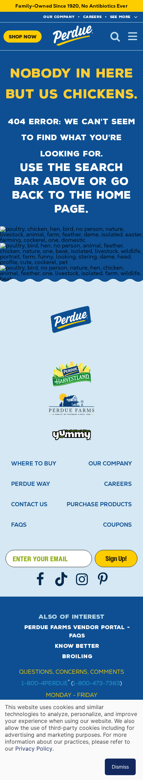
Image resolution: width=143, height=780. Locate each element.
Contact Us (29, 504)
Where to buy (33, 463)
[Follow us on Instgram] (82, 579)
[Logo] (71, 319)
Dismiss (120, 767)
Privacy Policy (33, 748)
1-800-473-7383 (96, 683)
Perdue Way (30, 484)
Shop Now (22, 36)
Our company (59, 17)
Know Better (77, 646)
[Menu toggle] (133, 36)
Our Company (110, 463)
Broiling (77, 656)
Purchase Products (99, 504)
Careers (92, 17)
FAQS (19, 524)
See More (120, 17)
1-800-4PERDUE (45, 683)
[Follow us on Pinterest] (102, 579)
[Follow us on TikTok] (61, 579)
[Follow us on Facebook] (40, 579)
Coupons (117, 524)
